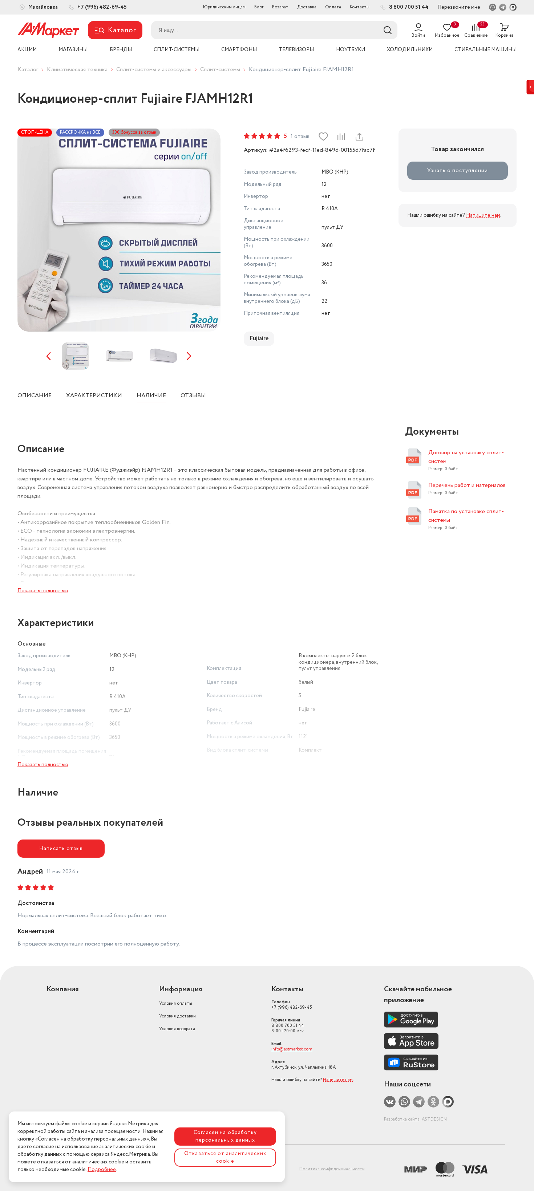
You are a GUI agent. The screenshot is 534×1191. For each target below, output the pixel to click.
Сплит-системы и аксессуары (153, 69)
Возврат (280, 7)
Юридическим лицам (224, 7)
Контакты (359, 7)
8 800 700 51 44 (287, 1025)
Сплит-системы (220, 69)
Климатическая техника (77, 69)
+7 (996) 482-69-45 (291, 1004)
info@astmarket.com (291, 1049)
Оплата (333, 7)
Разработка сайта (402, 1119)
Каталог (27, 69)
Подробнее (102, 1169)
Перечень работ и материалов (467, 485)
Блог (258, 7)
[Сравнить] (341, 137)
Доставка (306, 7)
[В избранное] (323, 137)
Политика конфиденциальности (332, 1169)
